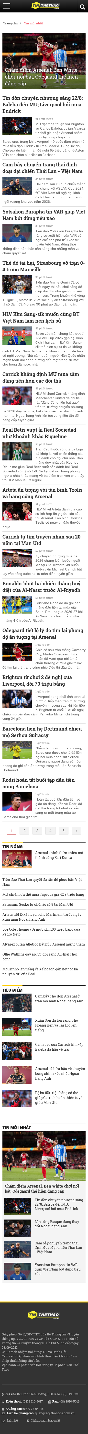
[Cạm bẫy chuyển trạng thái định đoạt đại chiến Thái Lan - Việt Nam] (17, 186)
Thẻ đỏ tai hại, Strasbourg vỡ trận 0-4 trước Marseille (43, 266)
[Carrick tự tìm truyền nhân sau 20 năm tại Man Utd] (17, 559)
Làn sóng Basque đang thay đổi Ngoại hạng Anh (57, 1224)
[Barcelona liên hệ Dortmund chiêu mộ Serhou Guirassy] (17, 751)
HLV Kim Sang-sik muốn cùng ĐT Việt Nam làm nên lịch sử (40, 317)
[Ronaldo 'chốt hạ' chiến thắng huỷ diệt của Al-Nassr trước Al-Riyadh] (17, 605)
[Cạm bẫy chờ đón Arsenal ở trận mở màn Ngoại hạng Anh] (17, 1003)
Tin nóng (12, 846)
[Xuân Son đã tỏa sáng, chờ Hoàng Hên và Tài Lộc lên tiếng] (17, 1027)
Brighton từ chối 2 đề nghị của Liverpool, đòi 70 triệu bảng (37, 680)
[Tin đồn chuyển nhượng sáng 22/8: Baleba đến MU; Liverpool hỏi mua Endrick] (17, 126)
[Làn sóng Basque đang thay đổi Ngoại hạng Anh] (17, 1228)
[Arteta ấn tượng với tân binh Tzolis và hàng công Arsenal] (17, 512)
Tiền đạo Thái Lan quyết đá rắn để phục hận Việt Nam (42, 882)
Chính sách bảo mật (45, 1420)
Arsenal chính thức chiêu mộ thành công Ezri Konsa (59, 855)
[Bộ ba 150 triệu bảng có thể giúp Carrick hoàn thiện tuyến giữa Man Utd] (17, 1100)
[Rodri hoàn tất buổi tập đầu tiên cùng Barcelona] (17, 802)
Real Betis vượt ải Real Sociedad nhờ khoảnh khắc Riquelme (39, 433)
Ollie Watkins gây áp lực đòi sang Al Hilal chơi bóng (39, 956)
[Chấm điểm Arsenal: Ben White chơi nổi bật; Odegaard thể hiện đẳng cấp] (44, 1156)
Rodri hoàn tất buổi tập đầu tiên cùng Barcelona (38, 783)
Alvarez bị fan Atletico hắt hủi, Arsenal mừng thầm (43, 944)
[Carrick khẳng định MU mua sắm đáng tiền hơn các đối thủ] (17, 396)
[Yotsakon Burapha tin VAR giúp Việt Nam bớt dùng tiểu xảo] (17, 234)
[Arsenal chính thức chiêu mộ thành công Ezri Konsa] (17, 860)
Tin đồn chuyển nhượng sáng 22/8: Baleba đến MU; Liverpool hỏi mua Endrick (42, 104)
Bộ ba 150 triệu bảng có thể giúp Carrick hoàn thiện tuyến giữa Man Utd (60, 1097)
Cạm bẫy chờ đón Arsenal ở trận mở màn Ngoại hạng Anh (59, 998)
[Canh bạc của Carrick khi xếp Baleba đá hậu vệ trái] (17, 1051)
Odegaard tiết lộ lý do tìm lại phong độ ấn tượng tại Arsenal (42, 633)
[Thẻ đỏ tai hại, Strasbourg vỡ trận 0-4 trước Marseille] (17, 285)
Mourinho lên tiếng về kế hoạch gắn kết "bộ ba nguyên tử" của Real (40, 971)
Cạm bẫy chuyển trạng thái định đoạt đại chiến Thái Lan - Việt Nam (42, 167)
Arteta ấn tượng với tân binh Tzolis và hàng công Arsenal (42, 493)
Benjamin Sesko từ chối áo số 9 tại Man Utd (37, 904)
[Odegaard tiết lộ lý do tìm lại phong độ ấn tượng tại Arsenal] (17, 652)
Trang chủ (10, 23)
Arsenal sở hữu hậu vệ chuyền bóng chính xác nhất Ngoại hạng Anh (60, 1073)
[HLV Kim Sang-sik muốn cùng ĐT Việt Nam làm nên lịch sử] (17, 336)
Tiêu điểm (12, 990)
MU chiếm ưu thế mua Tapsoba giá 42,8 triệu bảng (43, 894)
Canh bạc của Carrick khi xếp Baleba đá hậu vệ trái (59, 1047)
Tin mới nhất (33, 23)
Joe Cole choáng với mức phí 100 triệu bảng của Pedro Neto (41, 931)
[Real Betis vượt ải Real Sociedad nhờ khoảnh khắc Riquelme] (17, 452)
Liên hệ (12, 1420)
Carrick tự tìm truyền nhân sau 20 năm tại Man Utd (41, 539)
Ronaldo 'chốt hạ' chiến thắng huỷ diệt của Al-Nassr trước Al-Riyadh (41, 586)
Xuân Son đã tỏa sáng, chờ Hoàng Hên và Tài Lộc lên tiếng (56, 1025)
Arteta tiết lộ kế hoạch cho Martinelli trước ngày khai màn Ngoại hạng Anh (41, 917)
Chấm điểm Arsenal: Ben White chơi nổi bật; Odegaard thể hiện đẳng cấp (42, 1188)
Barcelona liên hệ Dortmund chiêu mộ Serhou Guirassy (42, 731)
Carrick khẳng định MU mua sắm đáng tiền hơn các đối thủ (40, 377)
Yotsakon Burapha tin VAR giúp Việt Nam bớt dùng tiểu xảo (43, 214)
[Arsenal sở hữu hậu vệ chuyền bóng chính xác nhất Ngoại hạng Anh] (17, 1076)
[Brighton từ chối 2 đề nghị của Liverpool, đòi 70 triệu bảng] (17, 699)
